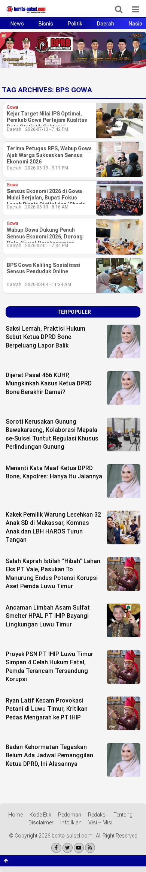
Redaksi (97, 815)
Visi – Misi (100, 823)
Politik (75, 24)
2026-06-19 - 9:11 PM (46, 168)
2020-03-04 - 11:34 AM (48, 284)
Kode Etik (40, 815)
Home (15, 815)
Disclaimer (41, 823)
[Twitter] (68, 847)
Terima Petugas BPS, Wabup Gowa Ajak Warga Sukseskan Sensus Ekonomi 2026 (49, 155)
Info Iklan (71, 823)
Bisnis (46, 24)
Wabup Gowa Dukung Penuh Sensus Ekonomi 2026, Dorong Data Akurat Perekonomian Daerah (45, 237)
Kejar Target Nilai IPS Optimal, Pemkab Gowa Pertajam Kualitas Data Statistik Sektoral (47, 120)
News (17, 24)
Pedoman (69, 815)
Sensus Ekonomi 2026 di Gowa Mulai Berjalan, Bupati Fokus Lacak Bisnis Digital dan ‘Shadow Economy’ (48, 198)
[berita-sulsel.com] (26, 13)
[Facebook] (56, 847)
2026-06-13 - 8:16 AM (47, 207)
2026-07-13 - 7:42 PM (46, 129)
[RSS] (90, 847)
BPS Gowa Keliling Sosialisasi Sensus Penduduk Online (43, 268)
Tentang (123, 815)
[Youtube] (79, 847)
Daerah (105, 24)
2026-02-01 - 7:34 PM (46, 245)
